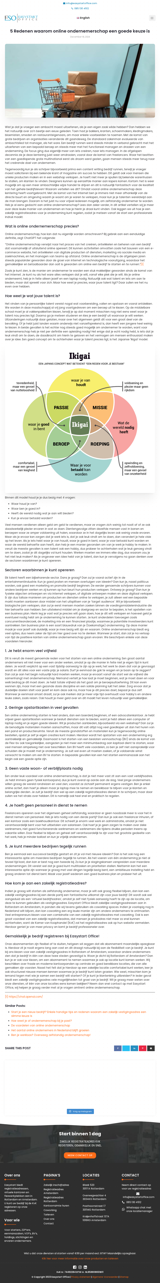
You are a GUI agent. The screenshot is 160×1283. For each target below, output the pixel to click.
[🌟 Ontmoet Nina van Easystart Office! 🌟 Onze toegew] (25, 1096)
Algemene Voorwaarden (105, 1276)
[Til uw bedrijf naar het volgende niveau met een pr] (25, 1075)
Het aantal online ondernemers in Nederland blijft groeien (50, 1030)
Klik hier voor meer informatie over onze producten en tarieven (80, 1258)
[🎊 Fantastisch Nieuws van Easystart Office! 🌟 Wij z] (61, 1096)
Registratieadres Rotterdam (54, 1199)
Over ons (49, 1219)
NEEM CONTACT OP (80, 1155)
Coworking (50, 1210)
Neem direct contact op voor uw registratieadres (136, 1186)
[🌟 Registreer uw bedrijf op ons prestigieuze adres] (134, 1075)
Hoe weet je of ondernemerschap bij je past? (41, 1021)
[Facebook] (118, 1048)
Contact (49, 1223)
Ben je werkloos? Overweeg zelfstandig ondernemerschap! (50, 1035)
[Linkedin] (134, 1048)
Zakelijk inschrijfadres (56, 1185)
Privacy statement (81, 1276)
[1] (142, 264)
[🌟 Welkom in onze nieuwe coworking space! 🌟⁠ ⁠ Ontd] (61, 1075)
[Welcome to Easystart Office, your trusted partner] (98, 1075)
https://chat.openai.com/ (26, 997)
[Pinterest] (142, 1048)
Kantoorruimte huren (56, 1205)
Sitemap (124, 1276)
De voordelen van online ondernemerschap (40, 1025)
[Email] (151, 1048)
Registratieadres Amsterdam (54, 1191)
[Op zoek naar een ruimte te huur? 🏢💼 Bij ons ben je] (98, 1096)
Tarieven (49, 1214)
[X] (126, 1048)
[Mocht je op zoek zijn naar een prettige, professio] (134, 1096)
